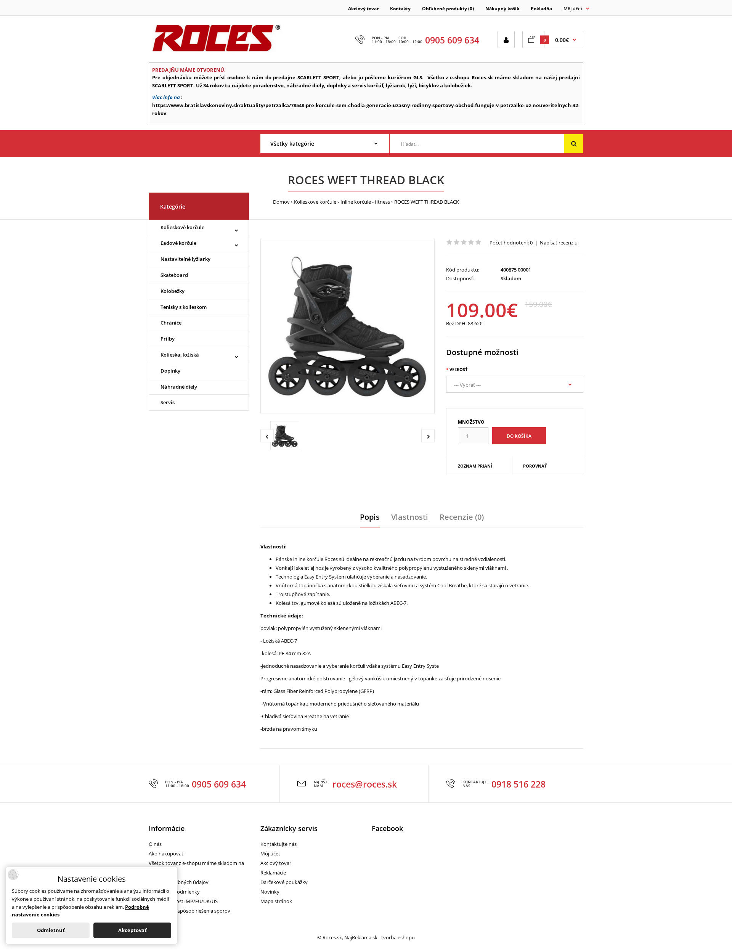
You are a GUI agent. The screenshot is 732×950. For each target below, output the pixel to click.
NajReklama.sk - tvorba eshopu (379, 937)
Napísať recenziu (559, 242)
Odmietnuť (51, 930)
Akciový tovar (363, 8)
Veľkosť (458, 369)
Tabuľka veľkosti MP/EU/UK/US (183, 901)
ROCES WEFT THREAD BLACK (426, 201)
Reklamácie (273, 872)
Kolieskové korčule (315, 201)
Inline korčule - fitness (365, 201)
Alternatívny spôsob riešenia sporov (189, 910)
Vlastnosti (409, 517)
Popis (370, 517)
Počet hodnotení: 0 (511, 242)
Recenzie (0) (462, 517)
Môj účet (270, 853)
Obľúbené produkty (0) (448, 8)
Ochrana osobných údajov (179, 882)
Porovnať (535, 466)
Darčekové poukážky (284, 882)
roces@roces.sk (364, 784)
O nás (155, 844)
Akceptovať (132, 930)
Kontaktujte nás (278, 844)
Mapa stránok (276, 901)
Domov (281, 201)
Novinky (269, 891)
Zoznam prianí (475, 466)
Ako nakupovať (166, 853)
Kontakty (400, 8)
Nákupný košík (502, 8)
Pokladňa (541, 8)
